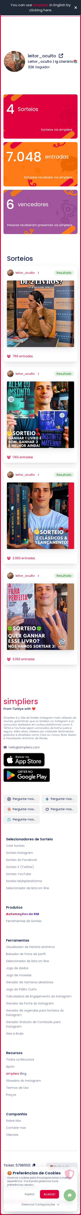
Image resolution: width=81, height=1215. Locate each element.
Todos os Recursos (20, 1059)
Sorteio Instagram (19, 853)
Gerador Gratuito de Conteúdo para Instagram (33, 1024)
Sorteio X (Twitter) (20, 867)
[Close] (75, 7)
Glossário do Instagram (23, 1081)
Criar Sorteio (15, 846)
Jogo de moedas (19, 975)
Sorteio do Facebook (21, 860)
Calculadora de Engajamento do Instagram (38, 996)
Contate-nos (16, 1128)
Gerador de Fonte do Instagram (30, 1003)
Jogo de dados (17, 968)
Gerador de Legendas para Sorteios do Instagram (35, 1012)
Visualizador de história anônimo (30, 947)
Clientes (12, 1135)
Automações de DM (22, 914)
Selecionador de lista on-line (27, 888)
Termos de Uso (17, 1088)
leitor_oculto (42, 56)
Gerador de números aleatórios (29, 982)
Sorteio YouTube (18, 874)
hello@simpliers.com (24, 747)
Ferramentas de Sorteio (24, 921)
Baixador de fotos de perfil (26, 954)
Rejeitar (30, 1194)
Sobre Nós (13, 1121)
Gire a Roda (14, 1033)
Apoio (10, 1066)
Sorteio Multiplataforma (24, 881)
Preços (11, 1095)
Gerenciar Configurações (38, 1204)
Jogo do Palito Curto (21, 989)
